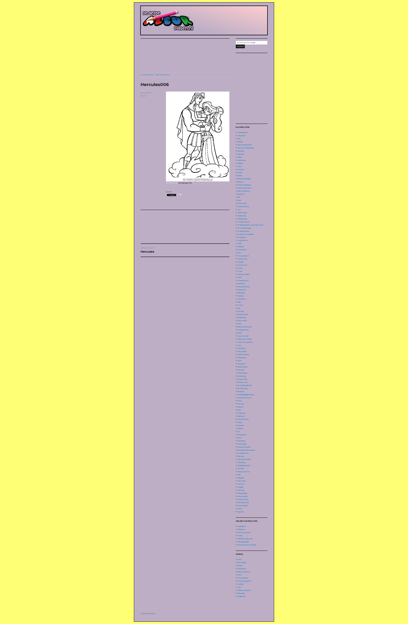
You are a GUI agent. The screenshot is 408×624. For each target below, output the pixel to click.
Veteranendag (242, 496)
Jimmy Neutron (242, 314)
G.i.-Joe (239, 271)
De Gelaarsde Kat (243, 222)
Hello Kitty (241, 293)
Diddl (239, 243)
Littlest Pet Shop (243, 354)
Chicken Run (241, 216)
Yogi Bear (240, 512)
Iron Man (240, 311)
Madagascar (241, 358)
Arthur (239, 157)
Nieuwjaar (240, 391)
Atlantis (240, 163)
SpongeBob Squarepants (246, 450)
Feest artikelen (242, 578)
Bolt (238, 197)
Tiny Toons (241, 481)
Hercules (240, 296)
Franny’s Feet (242, 265)
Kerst (239, 324)
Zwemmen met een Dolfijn (246, 545)
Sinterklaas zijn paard (245, 539)
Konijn (239, 536)
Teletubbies (241, 462)
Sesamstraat (241, 435)
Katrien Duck (242, 321)
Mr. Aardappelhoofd (244, 385)
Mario (239, 361)
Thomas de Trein (243, 472)
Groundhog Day (243, 280)
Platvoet (240, 407)
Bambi (239, 173)
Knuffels (240, 584)
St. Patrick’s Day (243, 453)
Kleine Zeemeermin (244, 327)
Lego (239, 345)
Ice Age (240, 305)
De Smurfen (241, 237)
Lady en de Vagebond (245, 342)
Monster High (242, 379)
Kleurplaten (241, 526)
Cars (239, 210)
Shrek (239, 438)
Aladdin (240, 142)
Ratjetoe (240, 429)
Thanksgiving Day (243, 466)
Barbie (239, 176)
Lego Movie (241, 348)
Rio (238, 432)
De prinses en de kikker (245, 234)
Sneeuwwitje (241, 444)
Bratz (239, 200)
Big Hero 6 (241, 194)
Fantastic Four (242, 259)
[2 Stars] (169, 183)
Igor (238, 308)
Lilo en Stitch (241, 351)
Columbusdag (242, 219)
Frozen (239, 268)
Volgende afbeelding (162, 75)
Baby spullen (241, 562)
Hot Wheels (241, 299)
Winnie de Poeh (242, 499)
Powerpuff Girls (243, 419)
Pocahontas (241, 413)
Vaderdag (240, 490)
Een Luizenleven (243, 256)
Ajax (239, 139)
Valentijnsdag (242, 493)
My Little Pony (242, 388)
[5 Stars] (176, 183)
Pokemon (240, 416)
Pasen (239, 401)
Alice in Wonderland (244, 145)
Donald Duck (241, 250)
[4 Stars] (174, 183)
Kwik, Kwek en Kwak (244, 339)
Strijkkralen (241, 596)
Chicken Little (242, 213)
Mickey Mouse (242, 367)
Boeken (240, 566)
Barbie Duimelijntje (244, 179)
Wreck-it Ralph (242, 506)
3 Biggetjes (241, 136)
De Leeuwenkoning (244, 228)
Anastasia (240, 151)
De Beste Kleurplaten (148, 614)
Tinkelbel (240, 478)
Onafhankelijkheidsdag (245, 395)
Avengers (240, 169)
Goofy (239, 277)
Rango (239, 422)
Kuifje (239, 333)
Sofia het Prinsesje (243, 447)
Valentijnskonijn (243, 542)
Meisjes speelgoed (244, 590)
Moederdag (241, 376)
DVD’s (239, 575)
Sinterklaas (241, 441)
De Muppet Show (243, 231)
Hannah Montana (243, 287)
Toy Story (240, 484)
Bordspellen (241, 569)
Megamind (241, 364)
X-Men (239, 509)
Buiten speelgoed (243, 572)
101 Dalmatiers (242, 132)
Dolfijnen (240, 247)
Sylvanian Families (244, 459)
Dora (239, 253)
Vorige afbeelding (147, 75)
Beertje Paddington (244, 185)
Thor (239, 475)
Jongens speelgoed (244, 581)
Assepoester (241, 160)
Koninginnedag (243, 330)
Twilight (240, 487)
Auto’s (239, 166)
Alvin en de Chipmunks (245, 148)
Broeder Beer (242, 203)
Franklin (240, 262)
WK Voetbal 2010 (243, 503)
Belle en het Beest (243, 191)
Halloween (241, 284)
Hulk (239, 302)
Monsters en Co (242, 382)
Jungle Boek (241, 317)
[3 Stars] (172, 183)
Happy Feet (241, 290)
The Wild (240, 469)
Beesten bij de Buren (244, 188)
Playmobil (241, 593)
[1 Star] (167, 183)
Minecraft (240, 370)
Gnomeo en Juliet (243, 274)
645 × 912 (143, 96)
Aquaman (240, 154)
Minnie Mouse (242, 373)
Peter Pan (240, 404)
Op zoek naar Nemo (244, 398)
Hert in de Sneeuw (243, 533)
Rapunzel (240, 425)
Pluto (239, 410)
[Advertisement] (185, 55)
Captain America (243, 206)
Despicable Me (242, 240)
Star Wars (240, 456)
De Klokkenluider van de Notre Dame (250, 225)
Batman (240, 182)
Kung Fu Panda (242, 336)
